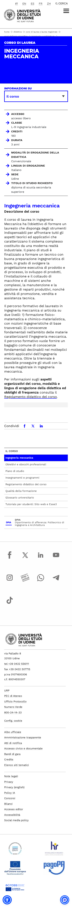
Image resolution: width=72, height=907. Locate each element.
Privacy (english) (14, 787)
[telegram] (56, 580)
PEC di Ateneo (13, 695)
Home (6, 32)
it (16, 3)
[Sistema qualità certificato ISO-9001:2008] (15, 849)
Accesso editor (13, 809)
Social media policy (16, 820)
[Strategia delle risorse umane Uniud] (54, 849)
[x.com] (25, 558)
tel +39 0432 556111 (16, 663)
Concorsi (9, 798)
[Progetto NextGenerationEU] (15, 869)
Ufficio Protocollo (15, 701)
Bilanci (8, 803)
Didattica (17, 32)
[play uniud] (25, 580)
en (24, 3)
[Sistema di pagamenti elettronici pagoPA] (54, 869)
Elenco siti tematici (16, 765)
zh (49, 3)
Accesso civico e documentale (23, 748)
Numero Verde (13, 706)
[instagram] (9, 580)
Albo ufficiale (12, 732)
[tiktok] (9, 603)
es (32, 3)
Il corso (11, 451)
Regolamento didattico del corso (30, 397)
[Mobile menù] (66, 11)
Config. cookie (13, 720)
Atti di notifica (13, 743)
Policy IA (9, 792)
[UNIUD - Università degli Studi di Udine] (22, 15)
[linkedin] (40, 558)
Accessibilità (12, 814)
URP (6, 690)
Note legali (11, 776)
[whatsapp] (40, 580)
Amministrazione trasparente (22, 737)
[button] (7, 900)
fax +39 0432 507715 (17, 669)
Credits (8, 759)
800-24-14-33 (13, 712)
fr (40, 3)
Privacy (8, 781)
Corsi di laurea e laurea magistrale (41, 32)
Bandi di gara (12, 754)
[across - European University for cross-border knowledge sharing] (15, 888)
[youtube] (56, 558)
